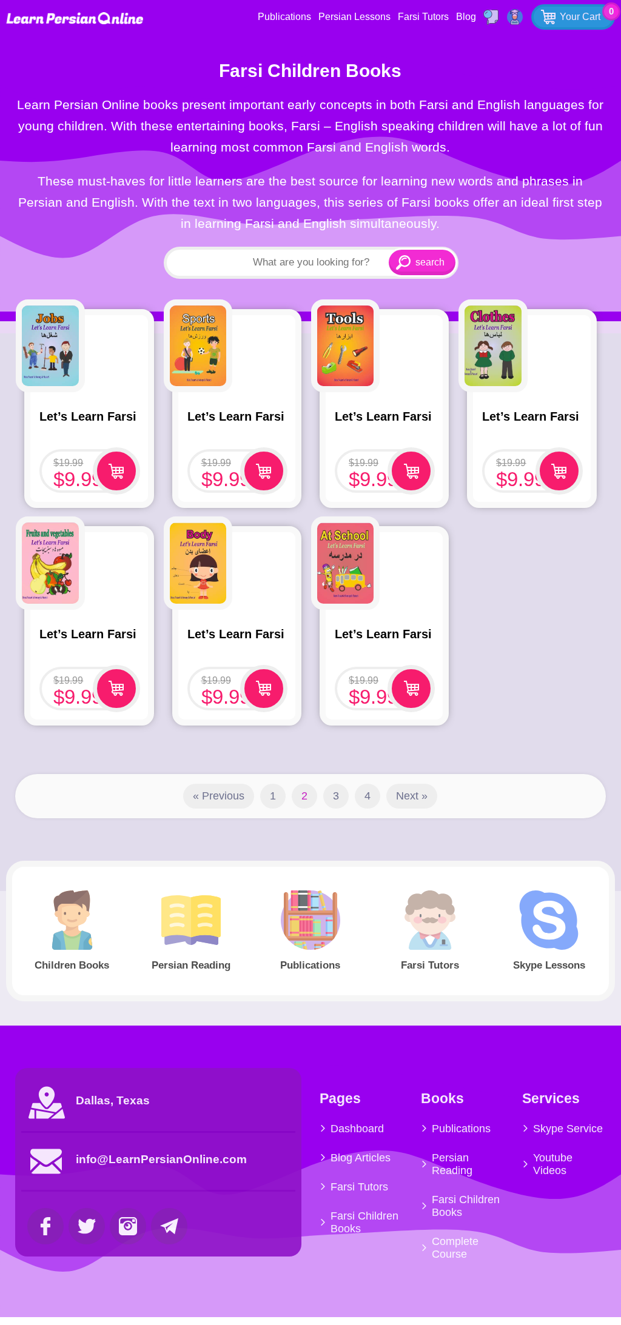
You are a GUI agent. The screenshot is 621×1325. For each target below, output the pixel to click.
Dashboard (357, 1129)
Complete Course (455, 1247)
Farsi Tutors (423, 17)
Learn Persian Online (74, 17)
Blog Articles (361, 1158)
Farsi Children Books (364, 1222)
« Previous (218, 796)
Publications (284, 17)
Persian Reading (452, 1164)
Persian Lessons (354, 17)
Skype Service (568, 1129)
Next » (412, 796)
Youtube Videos (552, 1164)
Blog (466, 17)
